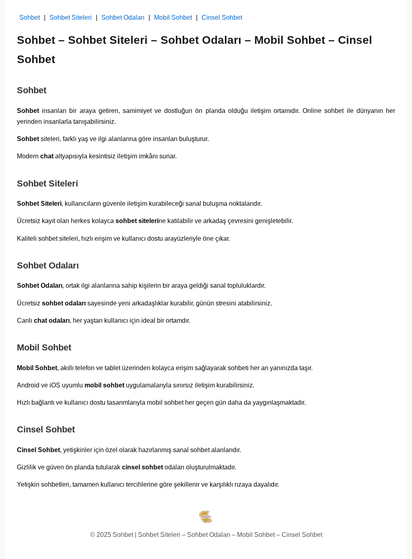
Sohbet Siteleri (70, 17)
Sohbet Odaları (122, 17)
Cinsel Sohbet (222, 17)
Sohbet (29, 17)
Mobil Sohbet (173, 17)
